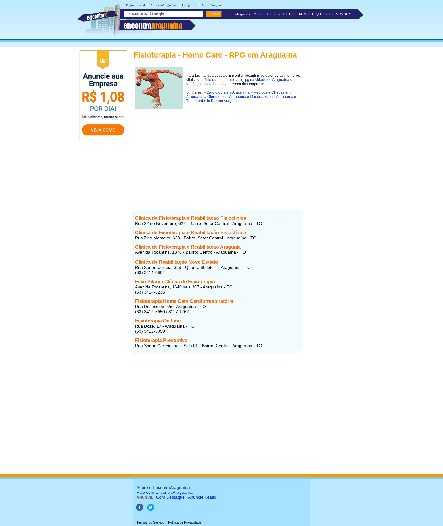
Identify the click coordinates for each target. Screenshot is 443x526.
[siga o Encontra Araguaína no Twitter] (150, 510)
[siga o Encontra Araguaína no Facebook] (139, 510)
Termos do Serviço (150, 522)
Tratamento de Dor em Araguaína (213, 101)
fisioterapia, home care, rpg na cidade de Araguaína (247, 80)
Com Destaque (170, 497)
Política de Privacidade (184, 522)
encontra (153, 25)
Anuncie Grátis (202, 497)
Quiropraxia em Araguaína (271, 97)
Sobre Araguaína (213, 5)
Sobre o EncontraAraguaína (163, 487)
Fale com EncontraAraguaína (165, 492)
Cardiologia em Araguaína (228, 92)
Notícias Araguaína (163, 5)
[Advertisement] (218, 153)
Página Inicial (135, 5)
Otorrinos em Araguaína (226, 97)
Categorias (189, 5)
